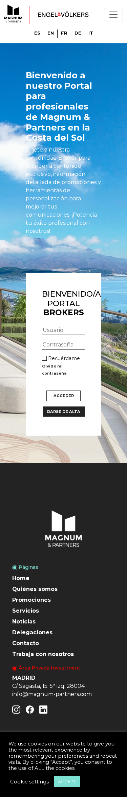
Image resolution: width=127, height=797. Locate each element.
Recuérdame (61, 365)
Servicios (25, 610)
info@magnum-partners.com (52, 694)
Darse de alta (63, 411)
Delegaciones (32, 632)
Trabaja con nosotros (43, 654)
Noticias (24, 621)
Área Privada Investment (48, 668)
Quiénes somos (35, 589)
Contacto (25, 643)
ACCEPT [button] (67, 781)
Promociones (31, 600)
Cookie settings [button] (29, 782)
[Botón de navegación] (113, 14)
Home (20, 578)
